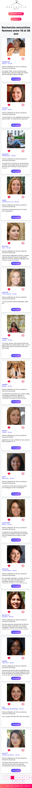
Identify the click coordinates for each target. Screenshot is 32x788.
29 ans (13, 155)
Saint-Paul (5, 478)
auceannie (5, 154)
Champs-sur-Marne (8, 755)
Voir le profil (16, 79)
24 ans (10, 432)
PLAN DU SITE (18, 786)
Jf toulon (5, 108)
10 (16, 781)
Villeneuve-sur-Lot (7, 202)
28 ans (10, 109)
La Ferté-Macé (6, 570)
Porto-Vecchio (6, 294)
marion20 (5, 292)
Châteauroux (6, 155)
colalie (4, 200)
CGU (11, 786)
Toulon (4, 109)
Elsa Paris (5, 246)
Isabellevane (6, 62)
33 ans (8, 248)
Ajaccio (4, 63)
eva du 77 (5, 753)
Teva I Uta (5, 662)
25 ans (9, 524)
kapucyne (5, 569)
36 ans (11, 616)
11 (19, 781)
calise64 (4, 384)
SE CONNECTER (16, 19)
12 (23, 781)
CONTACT (27, 786)
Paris (3, 248)
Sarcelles (5, 616)
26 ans (17, 202)
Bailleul (4, 386)
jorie (3, 707)
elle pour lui (5, 615)
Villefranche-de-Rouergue (10, 709)
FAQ (7, 786)
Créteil (4, 432)
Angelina (5, 338)
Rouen (4, 524)
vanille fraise (6, 523)
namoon (4, 430)
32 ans (17, 755)
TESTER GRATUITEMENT (16, 13)
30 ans (10, 63)
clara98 (4, 661)
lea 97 (4, 476)
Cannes (4, 340)
